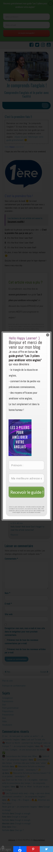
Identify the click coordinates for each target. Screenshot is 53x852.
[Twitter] (46, 849)
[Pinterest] (33, 849)
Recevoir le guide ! (27, 492)
